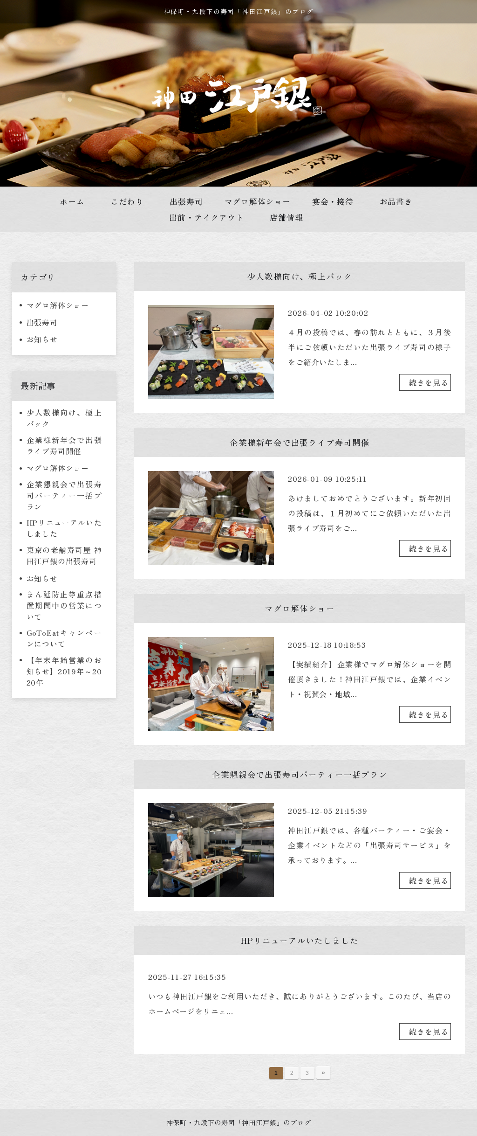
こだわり (126, 201)
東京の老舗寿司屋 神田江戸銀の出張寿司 (64, 555)
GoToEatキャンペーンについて (64, 638)
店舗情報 (286, 217)
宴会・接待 (333, 201)
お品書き (396, 201)
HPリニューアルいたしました (64, 528)
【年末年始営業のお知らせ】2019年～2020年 (64, 671)
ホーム (72, 201)
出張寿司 (42, 322)
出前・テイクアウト (206, 217)
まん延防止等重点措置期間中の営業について (64, 605)
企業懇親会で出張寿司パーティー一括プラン (64, 495)
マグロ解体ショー (58, 305)
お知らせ (42, 339)
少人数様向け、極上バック (64, 418)
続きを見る (428, 382)
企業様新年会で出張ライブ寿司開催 (64, 445)
